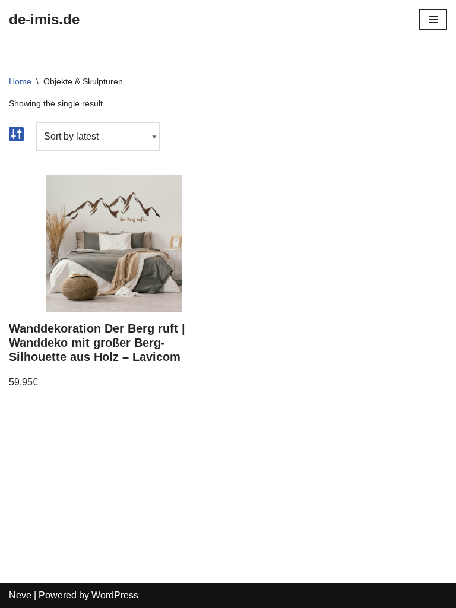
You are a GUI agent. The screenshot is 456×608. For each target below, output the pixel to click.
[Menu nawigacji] (433, 20)
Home (20, 81)
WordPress (114, 595)
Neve (20, 595)
